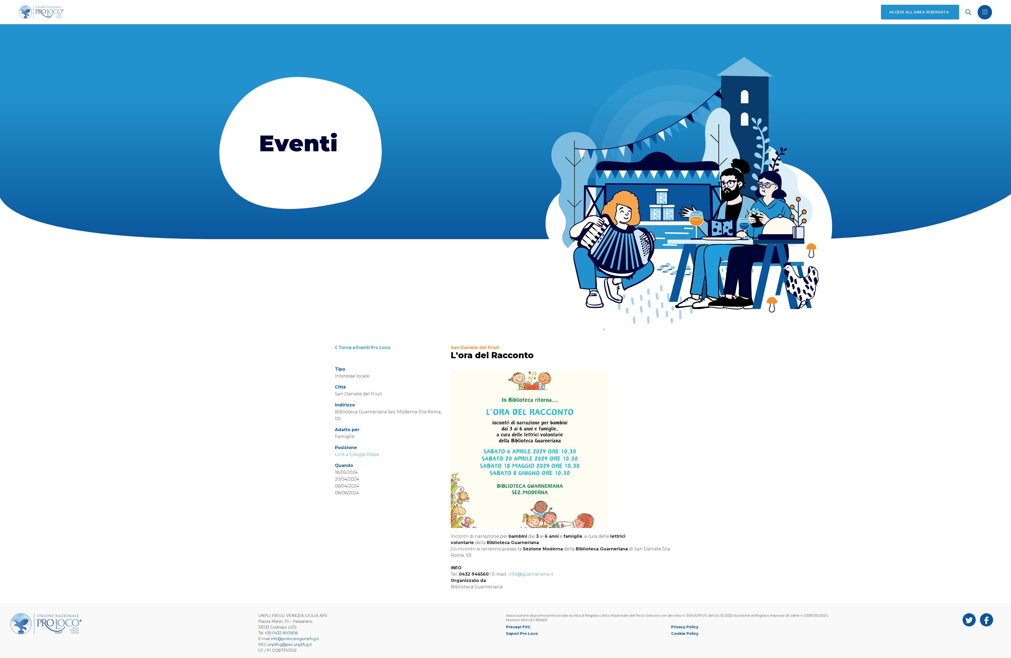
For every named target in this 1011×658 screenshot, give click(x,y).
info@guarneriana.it (530, 574)
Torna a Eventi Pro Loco (364, 347)
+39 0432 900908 (281, 633)
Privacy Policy (684, 627)
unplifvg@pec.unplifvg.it (289, 644)
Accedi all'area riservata (919, 12)
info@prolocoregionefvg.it (295, 638)
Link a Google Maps (357, 454)
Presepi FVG (518, 627)
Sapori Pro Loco (522, 633)
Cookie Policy (684, 633)
